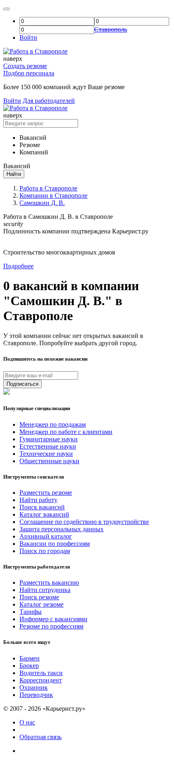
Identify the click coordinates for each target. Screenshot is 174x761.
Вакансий (33, 137)
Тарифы (30, 611)
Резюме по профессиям (51, 626)
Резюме (29, 144)
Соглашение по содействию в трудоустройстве (84, 521)
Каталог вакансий (44, 514)
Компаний (33, 152)
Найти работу (38, 499)
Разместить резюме (45, 492)
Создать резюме (25, 65)
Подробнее (18, 266)
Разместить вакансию (49, 582)
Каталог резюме (41, 604)
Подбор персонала (28, 73)
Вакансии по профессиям (54, 543)
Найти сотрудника (44, 589)
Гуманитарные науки (48, 439)
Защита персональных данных (61, 529)
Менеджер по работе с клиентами (65, 431)
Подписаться (22, 384)
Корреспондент (40, 680)
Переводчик (36, 694)
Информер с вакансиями (53, 619)
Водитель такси (41, 672)
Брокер (29, 665)
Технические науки (46, 453)
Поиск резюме (39, 597)
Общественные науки (49, 460)
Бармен (29, 658)
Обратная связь (40, 736)
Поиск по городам (44, 550)
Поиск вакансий (42, 507)
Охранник (33, 687)
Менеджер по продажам (52, 424)
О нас (27, 722)
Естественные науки (47, 446)
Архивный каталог (45, 536)
